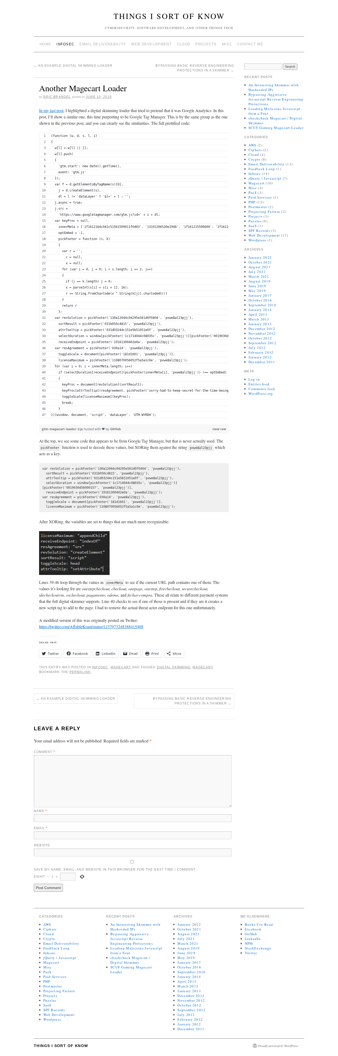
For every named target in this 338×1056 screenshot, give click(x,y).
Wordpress (257, 240)
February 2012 (261, 352)
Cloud (183, 44)
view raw (219, 429)
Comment (44, 752)
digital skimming (173, 667)
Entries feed (259, 384)
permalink (80, 672)
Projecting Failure (264, 211)
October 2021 (260, 262)
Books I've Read (259, 924)
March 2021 (258, 276)
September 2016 (262, 305)
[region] (134, 278)
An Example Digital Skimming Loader (73, 66)
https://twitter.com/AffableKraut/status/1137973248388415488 (91, 626)
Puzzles (255, 221)
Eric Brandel (57, 97)
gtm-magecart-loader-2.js (63, 429)
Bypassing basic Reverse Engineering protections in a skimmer (192, 701)
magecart (203, 667)
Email (41, 828)
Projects (206, 44)
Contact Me (250, 44)
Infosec (65, 44)
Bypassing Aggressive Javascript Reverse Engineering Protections (276, 99)
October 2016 (260, 300)
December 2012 (261, 328)
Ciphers (255, 149)
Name (40, 811)
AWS (252, 145)
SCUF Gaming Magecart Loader (275, 127)
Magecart (121, 667)
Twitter (251, 953)
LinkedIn (253, 938)
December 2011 (261, 361)
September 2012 (262, 342)
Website (42, 845)
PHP (252, 202)
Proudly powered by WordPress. (278, 1046)
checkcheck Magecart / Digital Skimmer (130, 960)
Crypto (254, 159)
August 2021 (259, 267)
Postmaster (257, 206)
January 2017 (260, 295)
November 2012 (262, 333)
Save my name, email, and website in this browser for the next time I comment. (115, 869)
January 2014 (260, 309)
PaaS (252, 192)
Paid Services (260, 197)
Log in (254, 379)
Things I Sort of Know (169, 16)
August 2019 (259, 281)
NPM (249, 943)
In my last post (51, 110)
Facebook (253, 929)
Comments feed (261, 388)
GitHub (115, 429)
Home (45, 44)
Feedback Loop (261, 168)
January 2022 (260, 257)
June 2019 (257, 286)
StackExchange (258, 948)
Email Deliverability (102, 44)
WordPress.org (260, 393)
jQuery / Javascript (265, 178)
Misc (227, 44)
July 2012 (257, 347)
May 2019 (257, 290)
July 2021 (257, 271)
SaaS (252, 225)
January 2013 (260, 323)
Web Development (151, 44)
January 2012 (260, 357)
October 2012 (260, 338)
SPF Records (259, 230)
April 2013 (257, 314)
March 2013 (258, 319)
